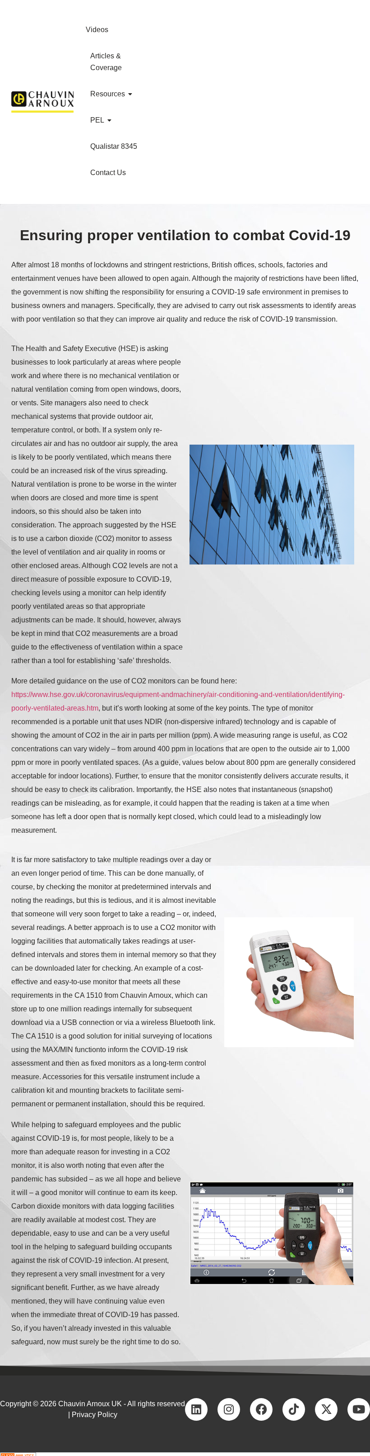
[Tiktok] (293, 1409)
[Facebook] (261, 1409)
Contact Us (108, 172)
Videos (97, 29)
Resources (107, 94)
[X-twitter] (326, 1409)
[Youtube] (358, 1409)
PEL (97, 120)
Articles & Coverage (106, 61)
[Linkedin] (196, 1409)
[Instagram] (228, 1409)
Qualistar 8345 (113, 146)
